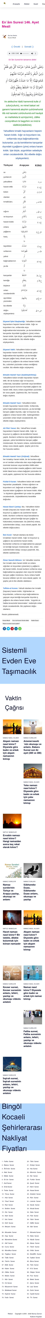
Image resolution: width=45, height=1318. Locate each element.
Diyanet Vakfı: (9, 350)
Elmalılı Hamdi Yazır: (12, 403)
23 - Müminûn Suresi (34, 1172)
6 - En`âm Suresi (8, 1179)
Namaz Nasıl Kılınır (11, 738)
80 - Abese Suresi (33, 1243)
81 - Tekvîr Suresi (33, 1247)
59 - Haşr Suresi (7, 1236)
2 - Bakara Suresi (8, 1165)
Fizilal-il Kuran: (10, 482)
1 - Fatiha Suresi (7, 1161)
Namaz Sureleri (30, 738)
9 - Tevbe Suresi (7, 1190)
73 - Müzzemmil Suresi (9, 1287)
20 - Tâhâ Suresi (33, 1161)
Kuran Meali (6, 620)
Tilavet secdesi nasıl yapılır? (11, 623)
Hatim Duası (35, 620)
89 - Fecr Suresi (32, 1276)
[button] (16, 4)
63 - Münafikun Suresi (9, 1250)
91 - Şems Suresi (33, 1283)
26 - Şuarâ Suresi (33, 1183)
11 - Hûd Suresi (7, 1198)
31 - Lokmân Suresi (33, 1201)
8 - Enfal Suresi (7, 1187)
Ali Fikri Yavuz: (9, 428)
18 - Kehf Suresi (7, 1223)
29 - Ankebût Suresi (34, 1194)
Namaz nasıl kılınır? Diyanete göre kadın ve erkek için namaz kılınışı (33, 992)
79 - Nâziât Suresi (33, 1239)
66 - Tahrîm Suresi (8, 1261)
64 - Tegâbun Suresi (9, 1254)
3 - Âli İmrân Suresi (8, 1169)
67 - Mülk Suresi (7, 1265)
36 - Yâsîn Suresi (33, 1219)
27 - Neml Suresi (33, 1187)
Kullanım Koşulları (36, 1317)
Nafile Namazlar (10, 832)
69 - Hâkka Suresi (8, 1272)
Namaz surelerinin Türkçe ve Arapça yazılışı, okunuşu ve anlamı (11, 892)
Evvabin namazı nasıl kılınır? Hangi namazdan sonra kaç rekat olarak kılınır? (12, 841)
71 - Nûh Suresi (7, 1279)
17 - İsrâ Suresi (7, 1219)
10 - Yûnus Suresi (8, 1194)
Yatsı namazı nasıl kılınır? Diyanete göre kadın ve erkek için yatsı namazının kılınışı (31, 794)
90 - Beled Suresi (33, 1279)
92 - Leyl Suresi (32, 1287)
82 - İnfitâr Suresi (33, 1250)
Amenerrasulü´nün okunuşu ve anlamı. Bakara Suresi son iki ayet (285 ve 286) (32, 746)
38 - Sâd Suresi (32, 1227)
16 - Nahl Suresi (7, 1216)
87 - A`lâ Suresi (32, 1268)
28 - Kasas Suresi (33, 1190)
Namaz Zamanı (37, 1314)
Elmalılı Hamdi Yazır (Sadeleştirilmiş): (20, 375)
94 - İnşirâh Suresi (33, 1294)
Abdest (26, 4)
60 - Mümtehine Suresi (9, 1239)
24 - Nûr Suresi (32, 1176)
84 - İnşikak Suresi (33, 1258)
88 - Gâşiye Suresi (33, 1272)
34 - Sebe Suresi (33, 1212)
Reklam (10, 1314)
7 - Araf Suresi (6, 1183)
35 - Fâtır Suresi (32, 1216)
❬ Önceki (15, 47)
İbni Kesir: (7, 535)
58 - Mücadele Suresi (9, 1232)
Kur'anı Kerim (12, 35)
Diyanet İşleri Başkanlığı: (14, 321)
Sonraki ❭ (29, 47)
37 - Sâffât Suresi (33, 1223)
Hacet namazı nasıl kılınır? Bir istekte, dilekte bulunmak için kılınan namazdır (12, 937)
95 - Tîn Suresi (32, 1297)
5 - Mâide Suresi (7, 1176)
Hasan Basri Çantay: (12, 507)
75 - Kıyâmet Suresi (8, 1294)
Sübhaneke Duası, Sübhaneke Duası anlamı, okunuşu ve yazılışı (31, 892)
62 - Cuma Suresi (8, 1247)
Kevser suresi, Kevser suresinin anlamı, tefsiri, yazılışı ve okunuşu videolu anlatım (12, 994)
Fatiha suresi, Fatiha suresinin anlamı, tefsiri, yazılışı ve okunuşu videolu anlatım (32, 1039)
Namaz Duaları (29, 881)
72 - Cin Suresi (7, 1283)
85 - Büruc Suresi (33, 1261)
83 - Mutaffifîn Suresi (34, 1254)
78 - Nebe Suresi (33, 1236)
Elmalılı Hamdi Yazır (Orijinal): (16, 456)
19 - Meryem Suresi (8, 1227)
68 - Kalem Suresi (8, 1268)
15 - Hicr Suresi (7, 1212)
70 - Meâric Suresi (8, 1276)
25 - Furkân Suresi (33, 1179)
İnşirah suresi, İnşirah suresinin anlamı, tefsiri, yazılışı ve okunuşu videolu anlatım (12, 1086)
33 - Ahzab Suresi (33, 1208)
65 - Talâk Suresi (8, 1258)
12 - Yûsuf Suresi (8, 1201)
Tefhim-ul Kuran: (10, 588)
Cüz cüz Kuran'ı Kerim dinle (20, 620)
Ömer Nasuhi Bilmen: (12, 560)
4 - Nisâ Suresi (7, 1172)
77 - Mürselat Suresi (33, 1232)
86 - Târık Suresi (32, 1265)
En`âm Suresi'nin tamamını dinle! (22, 60)
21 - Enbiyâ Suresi (33, 1165)
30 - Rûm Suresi (32, 1198)
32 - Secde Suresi (33, 1205)
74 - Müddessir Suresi (9, 1290)
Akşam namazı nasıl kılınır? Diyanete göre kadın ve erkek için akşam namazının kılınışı (11, 749)
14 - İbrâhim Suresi (8, 1208)
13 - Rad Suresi (7, 1205)
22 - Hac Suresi (32, 1169)
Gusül (36, 4)
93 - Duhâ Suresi (33, 1290)
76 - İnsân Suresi (8, 1297)
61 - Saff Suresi (7, 1243)
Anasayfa (16, 4)
